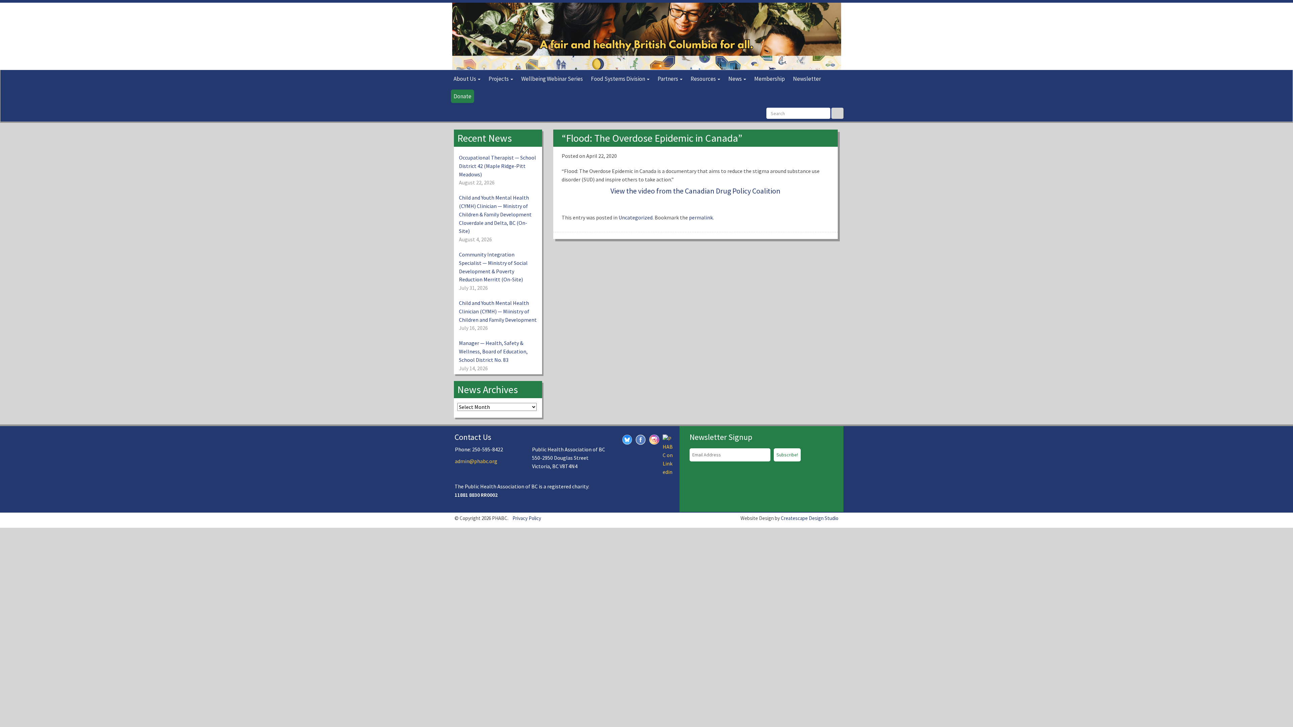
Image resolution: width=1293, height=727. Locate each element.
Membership (769, 78)
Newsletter (807, 78)
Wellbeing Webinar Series (552, 78)
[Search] (837, 113)
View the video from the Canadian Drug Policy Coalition (695, 191)
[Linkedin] (668, 454)
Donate (462, 96)
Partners (668, 78)
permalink (701, 217)
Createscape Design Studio (809, 518)
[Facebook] (641, 439)
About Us (465, 78)
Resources (704, 78)
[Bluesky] (627, 439)
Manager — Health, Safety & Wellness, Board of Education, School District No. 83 (493, 351)
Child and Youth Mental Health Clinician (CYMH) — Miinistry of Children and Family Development (498, 311)
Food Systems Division (618, 78)
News (735, 78)
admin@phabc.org (476, 461)
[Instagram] (654, 438)
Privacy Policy (526, 518)
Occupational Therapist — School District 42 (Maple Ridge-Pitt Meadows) (497, 166)
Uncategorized (636, 217)
